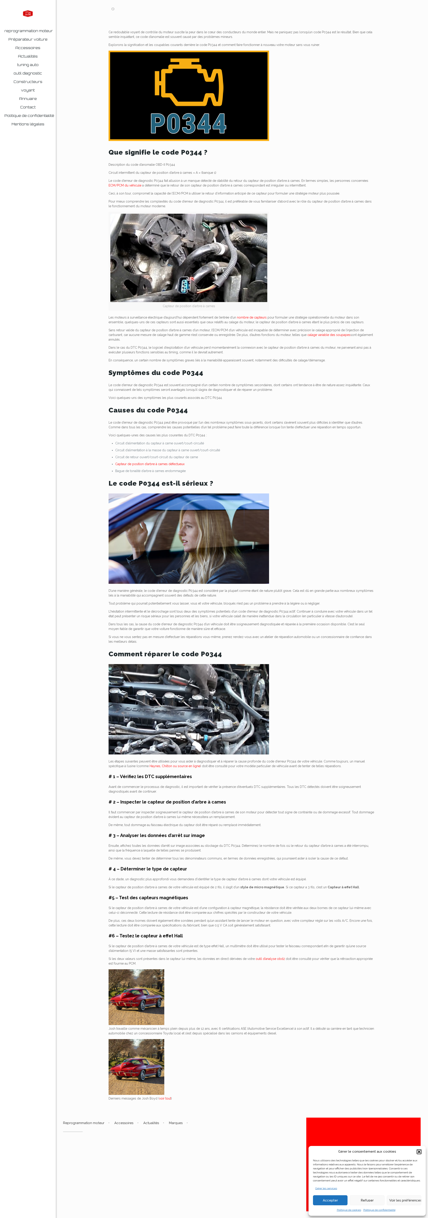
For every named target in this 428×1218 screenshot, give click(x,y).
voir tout (165, 1098)
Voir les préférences (405, 1200)
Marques (176, 1123)
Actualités (151, 1123)
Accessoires (123, 1123)
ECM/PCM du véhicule (125, 185)
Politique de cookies (349, 1210)
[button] (419, 1152)
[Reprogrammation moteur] (28, 13)
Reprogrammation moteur (83, 1123)
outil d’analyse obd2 (270, 959)
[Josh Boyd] (136, 1024)
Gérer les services (326, 1188)
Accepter (330, 1200)
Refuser (367, 1200)
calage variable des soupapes (328, 335)
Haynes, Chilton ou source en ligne (175, 766)
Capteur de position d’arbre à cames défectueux (150, 464)
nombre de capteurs (252, 317)
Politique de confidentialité (379, 1210)
